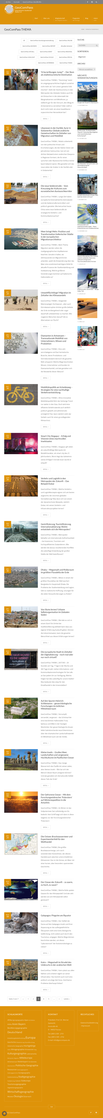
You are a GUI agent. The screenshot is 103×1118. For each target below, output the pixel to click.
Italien (9, 1049)
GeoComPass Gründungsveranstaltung (42, 40)
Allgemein (82, 57)
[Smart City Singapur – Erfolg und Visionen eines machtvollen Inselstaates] (21, 443)
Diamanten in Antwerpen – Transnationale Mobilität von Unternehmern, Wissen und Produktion (54, 339)
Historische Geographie (15, 1046)
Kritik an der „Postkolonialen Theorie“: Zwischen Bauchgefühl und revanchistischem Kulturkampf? (87, 133)
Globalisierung (20, 1042)
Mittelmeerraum (12, 1062)
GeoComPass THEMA (66, 63)
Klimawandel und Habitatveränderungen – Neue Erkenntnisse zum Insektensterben (88, 226)
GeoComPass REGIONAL (65, 52)
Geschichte (11, 1042)
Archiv (8, 2)
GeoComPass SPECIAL (65, 57)
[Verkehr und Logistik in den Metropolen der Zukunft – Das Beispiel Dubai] (21, 486)
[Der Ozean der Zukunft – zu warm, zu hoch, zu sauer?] (21, 889)
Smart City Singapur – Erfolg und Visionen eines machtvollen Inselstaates (56, 439)
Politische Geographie (27, 1065)
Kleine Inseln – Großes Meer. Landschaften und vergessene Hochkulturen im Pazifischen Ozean (57, 755)
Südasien (18, 1081)
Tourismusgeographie (16, 1084)
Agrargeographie (18, 1020)
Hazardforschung (30, 1042)
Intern (96, 19)
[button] (4, 1113)
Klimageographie (17, 1049)
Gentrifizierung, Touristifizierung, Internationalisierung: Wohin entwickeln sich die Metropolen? (56, 527)
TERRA (79, 319)
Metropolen (10, 1058)
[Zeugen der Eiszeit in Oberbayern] (87, 92)
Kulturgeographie (16, 1053)
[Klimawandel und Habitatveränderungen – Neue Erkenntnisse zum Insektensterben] (87, 214)
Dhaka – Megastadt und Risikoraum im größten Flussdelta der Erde (57, 571)
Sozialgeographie (24, 1073)
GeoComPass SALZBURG (32, 2)
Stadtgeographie (26, 1076)
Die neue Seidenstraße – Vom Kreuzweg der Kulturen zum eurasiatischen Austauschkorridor (56, 188)
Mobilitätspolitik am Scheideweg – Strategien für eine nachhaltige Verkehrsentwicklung (56, 390)
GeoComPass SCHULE (47, 57)
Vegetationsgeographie (15, 1088)
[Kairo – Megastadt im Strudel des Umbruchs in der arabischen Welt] (21, 969)
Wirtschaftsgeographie (20, 1091)
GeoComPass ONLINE (65, 40)
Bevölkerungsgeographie (17, 1028)
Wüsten (10, 1096)
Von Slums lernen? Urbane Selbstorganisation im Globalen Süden (55, 612)
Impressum (85, 1026)
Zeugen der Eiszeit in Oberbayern (87, 102)
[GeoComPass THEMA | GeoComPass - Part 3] (19, 9)
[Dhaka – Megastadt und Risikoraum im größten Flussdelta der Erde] (21, 577)
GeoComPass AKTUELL (27, 52)
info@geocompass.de (62, 1040)
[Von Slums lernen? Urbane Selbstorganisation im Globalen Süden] (21, 617)
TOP (51, 1107)
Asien (15, 1024)
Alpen (26, 1020)
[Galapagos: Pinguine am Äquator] (21, 923)
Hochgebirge (30, 1045)
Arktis (9, 1024)
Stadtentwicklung (12, 1077)
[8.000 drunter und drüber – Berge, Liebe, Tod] (87, 278)
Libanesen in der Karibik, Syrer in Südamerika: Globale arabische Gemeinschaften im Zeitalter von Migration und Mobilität (56, 132)
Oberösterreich (11, 1066)
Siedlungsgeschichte (12, 1073)
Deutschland (14, 1032)
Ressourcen (12, 1069)
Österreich (27, 1096)
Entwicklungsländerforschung (16, 1038)
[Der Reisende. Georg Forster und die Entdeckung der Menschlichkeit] (87, 153)
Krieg (35, 1049)
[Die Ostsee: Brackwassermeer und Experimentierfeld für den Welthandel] (21, 844)
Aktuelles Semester (66, 46)
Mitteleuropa (25, 1057)
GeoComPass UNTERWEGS (46, 63)
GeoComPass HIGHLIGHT (27, 57)
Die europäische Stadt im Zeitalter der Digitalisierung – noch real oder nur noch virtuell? (57, 654)
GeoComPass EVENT (46, 52)
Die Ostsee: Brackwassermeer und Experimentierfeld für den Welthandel (57, 839)
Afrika (9, 1020)
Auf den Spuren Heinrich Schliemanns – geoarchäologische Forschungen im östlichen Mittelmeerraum (56, 704)
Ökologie (18, 1096)
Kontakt (17, 2)
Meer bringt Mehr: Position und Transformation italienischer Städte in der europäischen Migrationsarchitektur (57, 235)
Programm (76, 19)
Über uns (46, 18)
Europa (30, 1038)
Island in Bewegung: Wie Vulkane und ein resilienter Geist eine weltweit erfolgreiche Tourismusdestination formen (87, 258)
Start (36, 18)
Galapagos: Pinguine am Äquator (56, 915)
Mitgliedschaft (61, 19)
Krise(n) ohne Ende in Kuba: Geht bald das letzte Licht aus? (87, 196)
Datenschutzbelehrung (89, 1023)
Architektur (32, 1020)
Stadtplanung (11, 1081)
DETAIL (45, 119)
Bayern (22, 1024)
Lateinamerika (32, 1054)
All (24, 40)
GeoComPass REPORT (48, 46)
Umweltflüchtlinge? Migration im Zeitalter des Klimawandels (56, 293)
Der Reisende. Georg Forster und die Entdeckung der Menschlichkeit (87, 165)
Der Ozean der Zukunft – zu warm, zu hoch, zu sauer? (57, 883)
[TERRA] (87, 308)
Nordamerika (33, 1062)
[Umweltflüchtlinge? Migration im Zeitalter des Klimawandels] (21, 300)
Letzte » (67, 999)
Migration (16, 1058)
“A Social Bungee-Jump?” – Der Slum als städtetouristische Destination (57, 73)
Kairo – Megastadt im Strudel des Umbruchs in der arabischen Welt (56, 963)
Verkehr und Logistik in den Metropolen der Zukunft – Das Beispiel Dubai (55, 481)
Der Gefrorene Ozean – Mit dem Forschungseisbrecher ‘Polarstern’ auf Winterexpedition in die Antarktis (56, 798)
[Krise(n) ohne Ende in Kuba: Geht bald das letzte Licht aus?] (87, 184)
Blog (86, 18)
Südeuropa (25, 1080)
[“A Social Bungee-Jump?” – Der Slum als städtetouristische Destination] (21, 79)
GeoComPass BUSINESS (30, 46)
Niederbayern (23, 1062)
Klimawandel (29, 1049)
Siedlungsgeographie (22, 1069)
